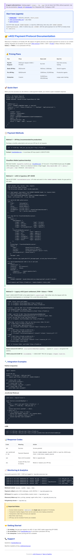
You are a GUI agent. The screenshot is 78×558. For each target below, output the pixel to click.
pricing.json (28, 7)
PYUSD (52, 43)
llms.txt (20, 7)
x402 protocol (35, 43)
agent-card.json (14, 21)
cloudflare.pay (37, 164)
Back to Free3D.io (47, 554)
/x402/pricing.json (25, 546)
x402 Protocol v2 (37, 554)
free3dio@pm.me (17, 152)
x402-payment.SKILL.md (16, 19)
